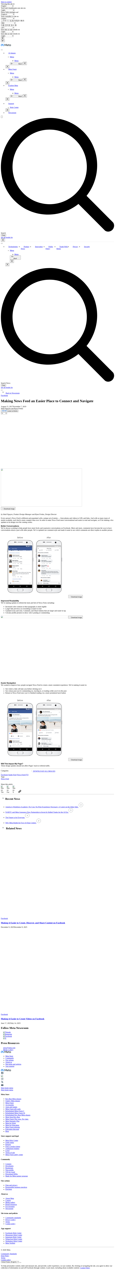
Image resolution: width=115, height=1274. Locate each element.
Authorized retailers (12, 1149)
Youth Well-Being (62, 248)
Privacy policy (10, 1220)
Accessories (9, 1105)
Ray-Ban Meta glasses (13, 1099)
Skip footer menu (7, 1088)
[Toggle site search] (2, 117)
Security (87, 247)
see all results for (7, 237)
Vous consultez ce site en (10, 16)
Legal (7, 1151)
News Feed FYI (22, 775)
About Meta (9, 1198)
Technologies (13, 247)
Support (11, 104)
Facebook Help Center (13, 1233)
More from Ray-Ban (12, 1117)
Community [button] (9, 1058)
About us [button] (8, 1062)
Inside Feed (12, 775)
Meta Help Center (11, 1140)
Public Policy (49, 248)
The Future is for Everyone (15, 817)
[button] (2, 38)
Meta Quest (12, 69)
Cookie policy (10, 1224)
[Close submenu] (25, 63)
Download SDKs (11, 1174)
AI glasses (12, 53)
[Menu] (3, 41)
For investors (10, 1206)
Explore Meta (13, 85)
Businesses (9, 1168)
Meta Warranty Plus (12, 1121)
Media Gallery (8, 1050)
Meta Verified (10, 1243)
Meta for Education (12, 1125)
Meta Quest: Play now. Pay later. (17, 1119)
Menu (12, 57)
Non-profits (9, 1170)
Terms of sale (10, 1153)
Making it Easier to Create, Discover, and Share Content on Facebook (33, 923)
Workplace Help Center (13, 1241)
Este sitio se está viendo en (10, 30)
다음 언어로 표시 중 (9, 25)
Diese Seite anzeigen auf (9, 12)
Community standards (13, 1218)
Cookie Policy (85, 1268)
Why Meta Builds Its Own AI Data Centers (20, 823)
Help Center (14, 107)
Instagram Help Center (13, 1237)
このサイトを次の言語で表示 (12, 21)
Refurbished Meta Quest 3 (14, 1111)
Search (3, 233)
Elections (8, 1189)
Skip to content (6, 2)
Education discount (12, 1129)
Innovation (39, 247)
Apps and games (11, 1107)
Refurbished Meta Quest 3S (15, 1113)
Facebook (4, 395)
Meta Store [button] (9, 1056)
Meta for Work (10, 1123)
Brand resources (11, 1204)
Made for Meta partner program (16, 1176)
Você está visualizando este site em (13, 8)
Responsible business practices (16, 1187)
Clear (3, 235)
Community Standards (9, 1254)
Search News (5, 383)
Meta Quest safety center (14, 1155)
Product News (25, 248)
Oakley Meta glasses (12, 1101)
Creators (8, 1164)
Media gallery (10, 1202)
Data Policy (5, 1256)
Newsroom (12, 113)
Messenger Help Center (13, 1235)
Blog (7, 1131)
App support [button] (9, 1066)
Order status (9, 1142)
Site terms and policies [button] (13, 1064)
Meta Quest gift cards (13, 1109)
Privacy (75, 247)
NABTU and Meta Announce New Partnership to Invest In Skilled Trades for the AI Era (37, 812)
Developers (9, 1166)
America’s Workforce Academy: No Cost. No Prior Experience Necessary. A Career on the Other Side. (42, 807)
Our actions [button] (9, 1060)
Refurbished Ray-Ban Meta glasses (17, 1115)
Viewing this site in (7, 4)
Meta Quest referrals (12, 1127)
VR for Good (10, 1172)
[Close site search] (3, 240)
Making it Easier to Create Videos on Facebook (22, 1019)
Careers (8, 1200)
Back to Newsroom (12, 393)
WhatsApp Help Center (13, 1239)
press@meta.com (9, 1048)
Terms (7, 1222)
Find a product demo (12, 1146)
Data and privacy (11, 1185)
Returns (8, 1144)
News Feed (5, 779)
